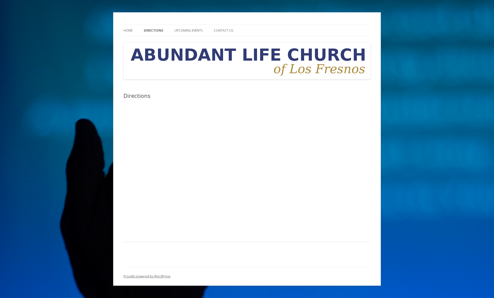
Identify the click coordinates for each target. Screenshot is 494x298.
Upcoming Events (188, 30)
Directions (153, 30)
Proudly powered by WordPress (146, 276)
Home (128, 30)
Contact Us (223, 30)
